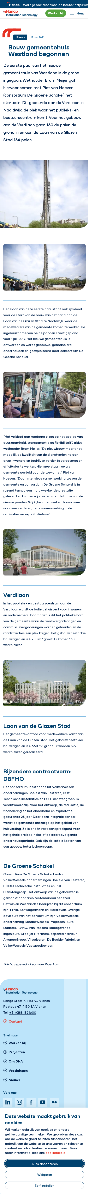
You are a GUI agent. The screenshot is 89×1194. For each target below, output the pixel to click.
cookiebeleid (55, 1152)
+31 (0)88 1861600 (22, 1012)
